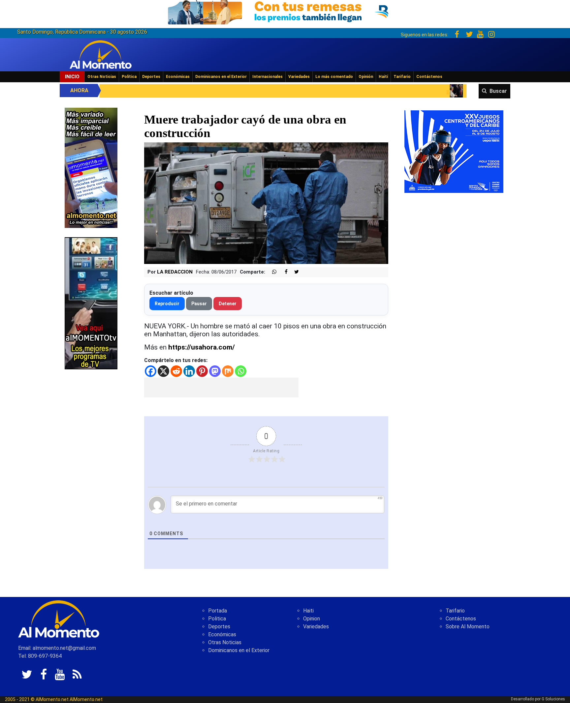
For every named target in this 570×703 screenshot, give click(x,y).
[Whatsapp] (240, 371)
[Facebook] (150, 371)
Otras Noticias (101, 76)
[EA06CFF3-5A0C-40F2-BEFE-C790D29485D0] (91, 303)
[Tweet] (294, 272)
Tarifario (402, 76)
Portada (217, 611)
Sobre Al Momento (468, 626)
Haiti (308, 611)
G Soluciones (553, 699)
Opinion (311, 618)
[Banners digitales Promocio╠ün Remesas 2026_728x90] (285, 11)
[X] (163, 371)
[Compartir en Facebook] (283, 272)
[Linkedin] (189, 371)
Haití (383, 76)
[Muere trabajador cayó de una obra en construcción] (266, 203)
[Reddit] (176, 371)
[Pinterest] (202, 371)
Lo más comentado (334, 76)
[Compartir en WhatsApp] (271, 272)
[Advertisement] (221, 387)
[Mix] (228, 371)
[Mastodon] (215, 371)
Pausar (199, 303)
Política (129, 76)
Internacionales (267, 76)
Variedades (299, 76)
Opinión (366, 76)
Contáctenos (429, 76)
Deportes (151, 76)
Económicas (178, 76)
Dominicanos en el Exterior (221, 76)
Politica (217, 618)
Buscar (498, 91)
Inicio (72, 77)
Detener (228, 303)
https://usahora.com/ (201, 347)
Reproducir (167, 303)
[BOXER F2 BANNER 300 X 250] (453, 151)
